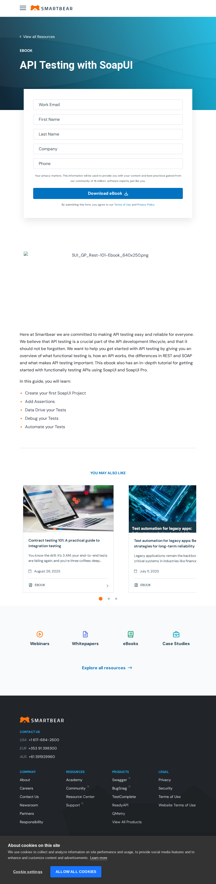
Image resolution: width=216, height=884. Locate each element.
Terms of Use (122, 204)
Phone (45, 163)
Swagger (119, 779)
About (25, 779)
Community (76, 788)
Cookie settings (27, 872)
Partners (27, 813)
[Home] (51, 7)
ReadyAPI (120, 805)
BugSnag (119, 788)
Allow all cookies (76, 872)
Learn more (98, 858)
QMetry (118, 813)
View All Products (127, 822)
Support (73, 805)
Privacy (165, 779)
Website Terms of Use (177, 805)
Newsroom (29, 805)
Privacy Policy (146, 204)
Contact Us (29, 796)
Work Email (49, 104)
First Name (49, 119)
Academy (74, 779)
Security (166, 788)
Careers (26, 788)
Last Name (49, 134)
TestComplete (124, 796)
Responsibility (31, 822)
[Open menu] (23, 8)
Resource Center (80, 796)
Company (48, 149)
